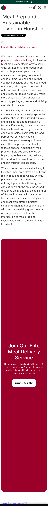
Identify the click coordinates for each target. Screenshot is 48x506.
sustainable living (22, 60)
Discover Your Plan (24, 383)
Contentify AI (18, 35)
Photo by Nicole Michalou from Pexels (19, 47)
